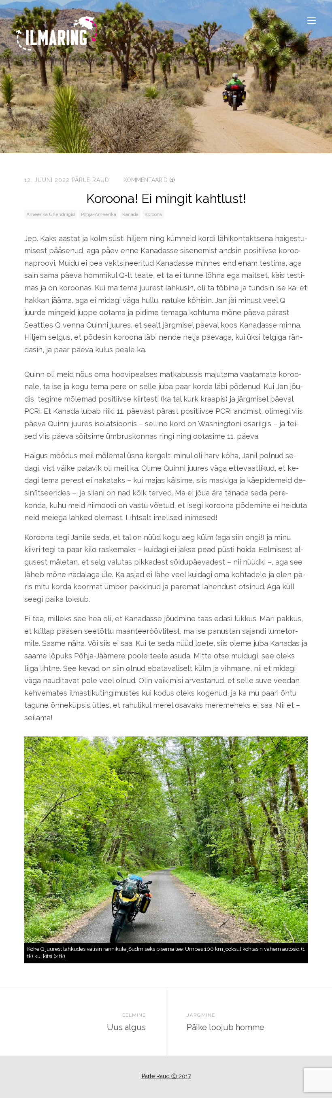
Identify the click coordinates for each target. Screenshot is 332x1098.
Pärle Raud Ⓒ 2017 (166, 1076)
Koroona (153, 214)
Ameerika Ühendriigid (50, 214)
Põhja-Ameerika (98, 214)
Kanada (130, 214)
